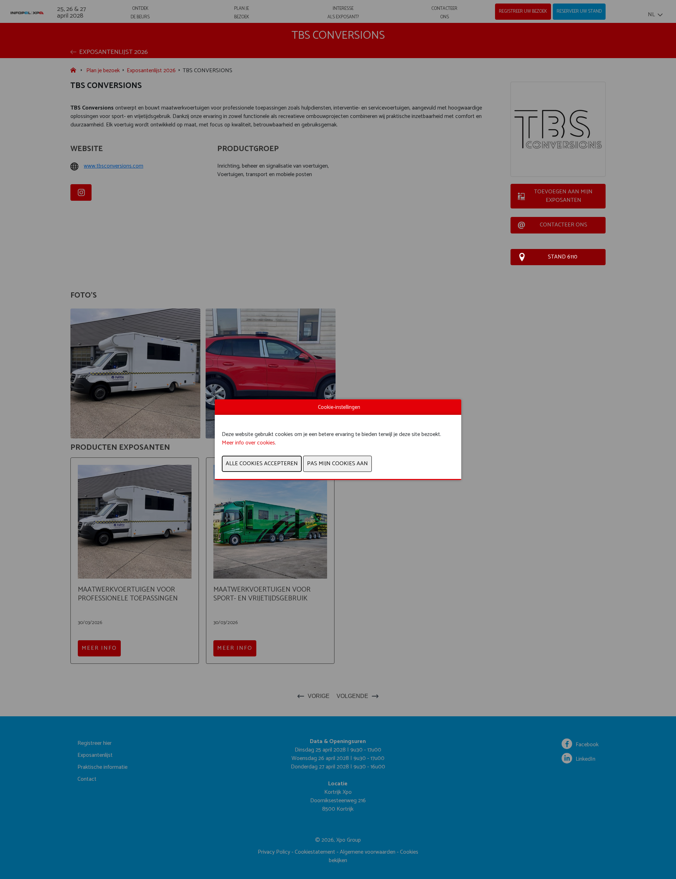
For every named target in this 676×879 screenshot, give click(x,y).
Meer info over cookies (248, 443)
